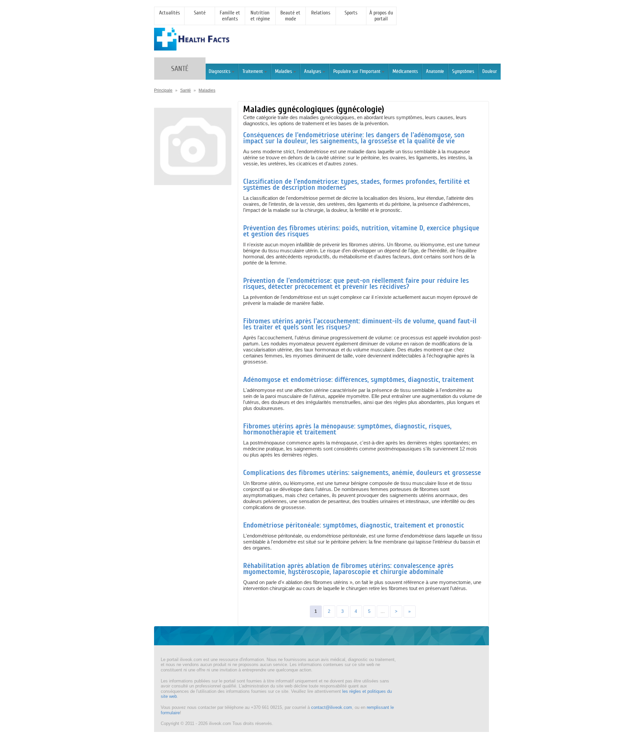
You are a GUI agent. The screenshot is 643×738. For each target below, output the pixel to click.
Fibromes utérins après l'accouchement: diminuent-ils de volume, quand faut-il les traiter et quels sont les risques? (360, 324)
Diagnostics (219, 71)
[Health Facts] (191, 47)
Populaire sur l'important (356, 71)
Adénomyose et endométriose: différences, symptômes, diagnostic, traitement (358, 379)
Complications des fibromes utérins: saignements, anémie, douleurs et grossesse (362, 472)
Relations (320, 13)
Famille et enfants (230, 16)
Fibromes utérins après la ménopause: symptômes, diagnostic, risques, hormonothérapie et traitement (347, 429)
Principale (163, 90)
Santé (200, 13)
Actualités (169, 13)
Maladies (283, 71)
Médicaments (405, 71)
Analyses (312, 71)
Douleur (489, 71)
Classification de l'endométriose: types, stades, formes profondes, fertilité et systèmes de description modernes (356, 184)
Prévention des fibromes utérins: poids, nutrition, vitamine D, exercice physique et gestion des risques (361, 231)
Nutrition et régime (260, 16)
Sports (351, 13)
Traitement (252, 71)
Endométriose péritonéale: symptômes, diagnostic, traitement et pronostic (353, 525)
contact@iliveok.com (331, 707)
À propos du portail (381, 16)
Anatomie (435, 71)
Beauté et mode (290, 16)
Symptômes (463, 71)
